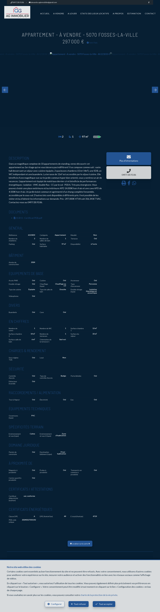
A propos (118, 13)
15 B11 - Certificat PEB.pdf (29, 218)
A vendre (58, 13)
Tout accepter (106, 604)
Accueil (45, 13)
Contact (150, 13)
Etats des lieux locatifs (94, 13)
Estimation (134, 13)
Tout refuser (80, 604)
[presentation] (5, 90)
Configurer (56, 604)
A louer (72, 13)
